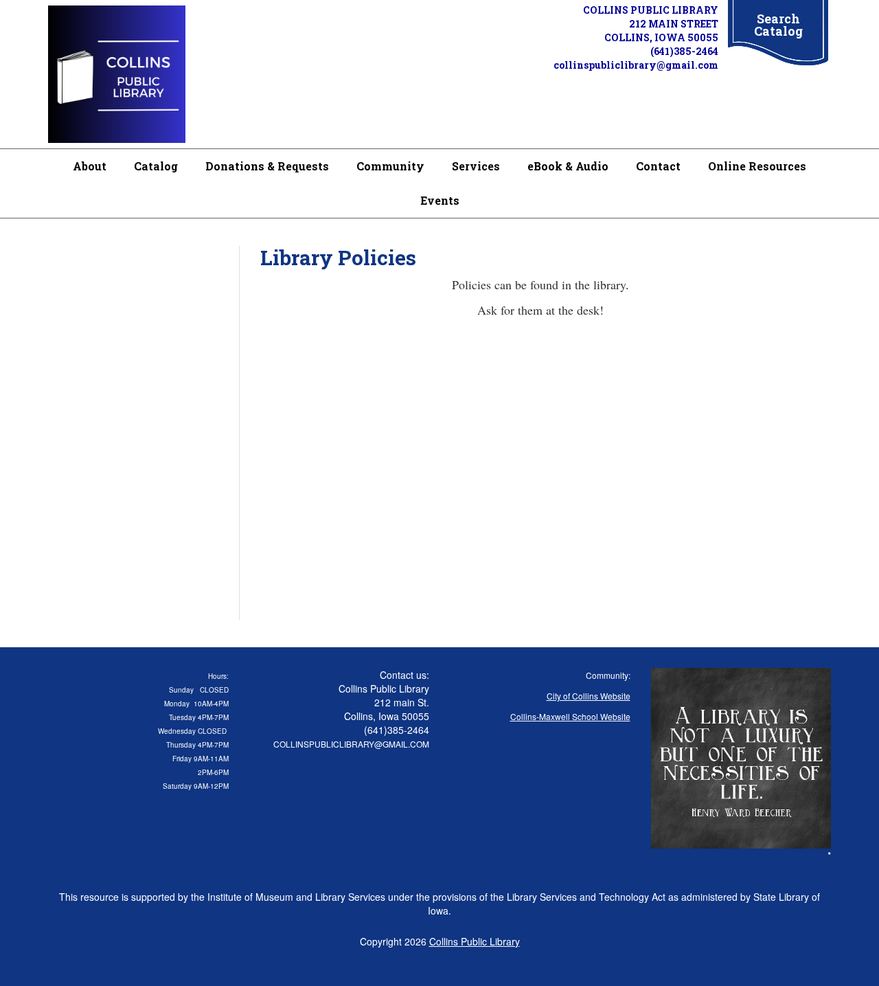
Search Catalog (778, 24)
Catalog (156, 166)
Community (390, 166)
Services (476, 166)
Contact (658, 166)
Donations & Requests (267, 166)
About (89, 166)
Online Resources (757, 166)
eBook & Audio (567, 166)
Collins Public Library (474, 941)
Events (439, 200)
